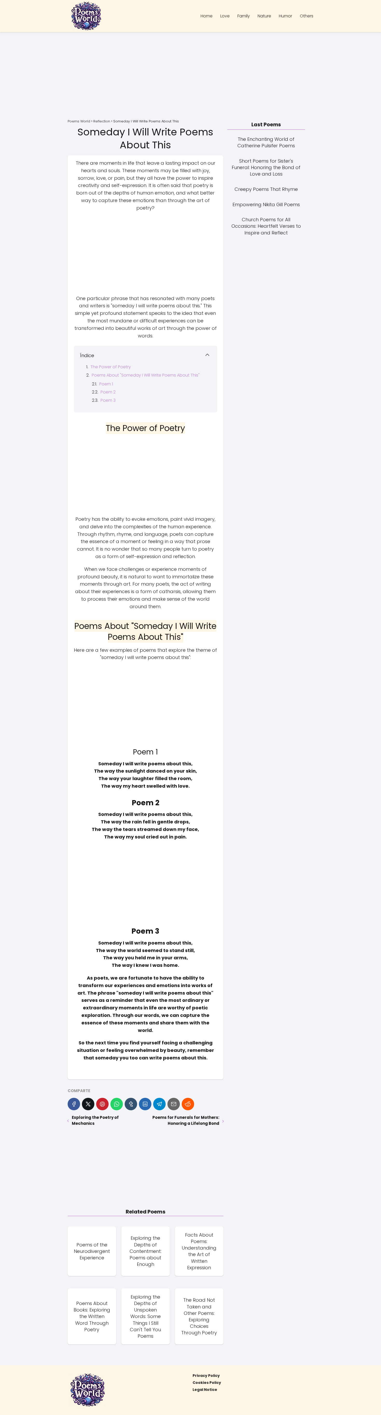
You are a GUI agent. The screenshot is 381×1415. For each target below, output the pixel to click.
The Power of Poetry (110, 367)
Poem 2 (108, 392)
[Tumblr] (131, 1104)
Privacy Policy (206, 1375)
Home (207, 16)
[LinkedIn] (145, 1104)
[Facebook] (74, 1104)
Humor (285, 16)
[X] (88, 1104)
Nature (264, 16)
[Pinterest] (102, 1104)
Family (243, 16)
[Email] (173, 1104)
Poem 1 (106, 384)
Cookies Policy (207, 1382)
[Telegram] (159, 1104)
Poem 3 (108, 400)
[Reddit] (188, 1104)
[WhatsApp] (116, 1104)
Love (225, 16)
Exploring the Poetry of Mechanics (95, 1120)
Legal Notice (205, 1389)
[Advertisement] (190, 76)
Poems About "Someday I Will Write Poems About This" (146, 375)
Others (306, 16)
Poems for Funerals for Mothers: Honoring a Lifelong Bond (185, 1120)
